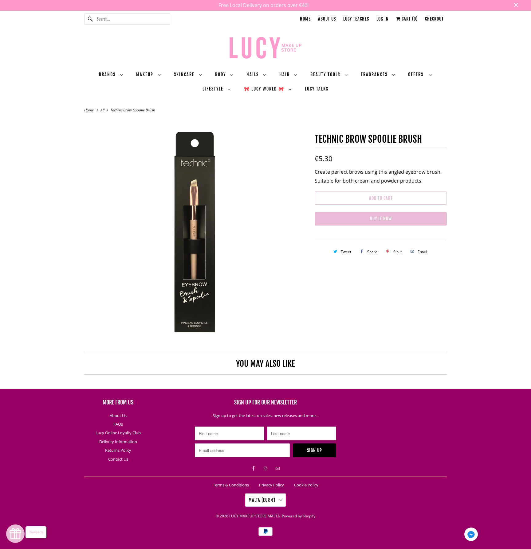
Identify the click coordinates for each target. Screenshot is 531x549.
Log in (382, 18)
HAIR (285, 74)
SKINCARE (185, 74)
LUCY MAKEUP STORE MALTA (254, 516)
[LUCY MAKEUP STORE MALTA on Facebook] (254, 469)
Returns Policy (118, 450)
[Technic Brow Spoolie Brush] (196, 232)
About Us (327, 18)
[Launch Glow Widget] (15, 533)
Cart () (409, 18)
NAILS (253, 74)
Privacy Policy (271, 485)
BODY (221, 74)
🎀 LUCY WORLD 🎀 (265, 88)
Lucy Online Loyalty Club (118, 432)
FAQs (118, 424)
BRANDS (108, 74)
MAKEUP (145, 74)
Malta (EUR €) (263, 500)
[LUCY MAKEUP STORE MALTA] (265, 49)
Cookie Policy (306, 485)
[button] (471, 535)
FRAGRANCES (375, 74)
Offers (417, 74)
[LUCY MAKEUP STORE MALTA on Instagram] (265, 469)
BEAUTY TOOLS (326, 74)
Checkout (434, 18)
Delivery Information (118, 441)
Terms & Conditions (231, 485)
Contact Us (118, 459)
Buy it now (381, 218)
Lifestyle (214, 88)
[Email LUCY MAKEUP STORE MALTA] (277, 469)
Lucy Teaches (356, 18)
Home (305, 18)
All (102, 110)
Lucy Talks (316, 88)
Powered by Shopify (298, 516)
